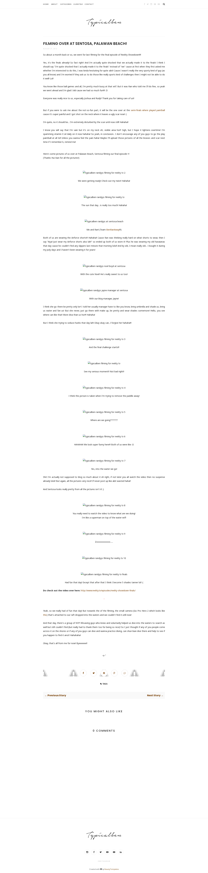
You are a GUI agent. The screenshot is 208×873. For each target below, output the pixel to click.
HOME (46, 4)
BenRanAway (112, 229)
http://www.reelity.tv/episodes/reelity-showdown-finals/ (108, 590)
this (45, 614)
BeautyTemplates (111, 869)
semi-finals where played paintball (148, 110)
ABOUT (54, 4)
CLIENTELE (78, 4)
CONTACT (89, 4)
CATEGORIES (66, 4)
